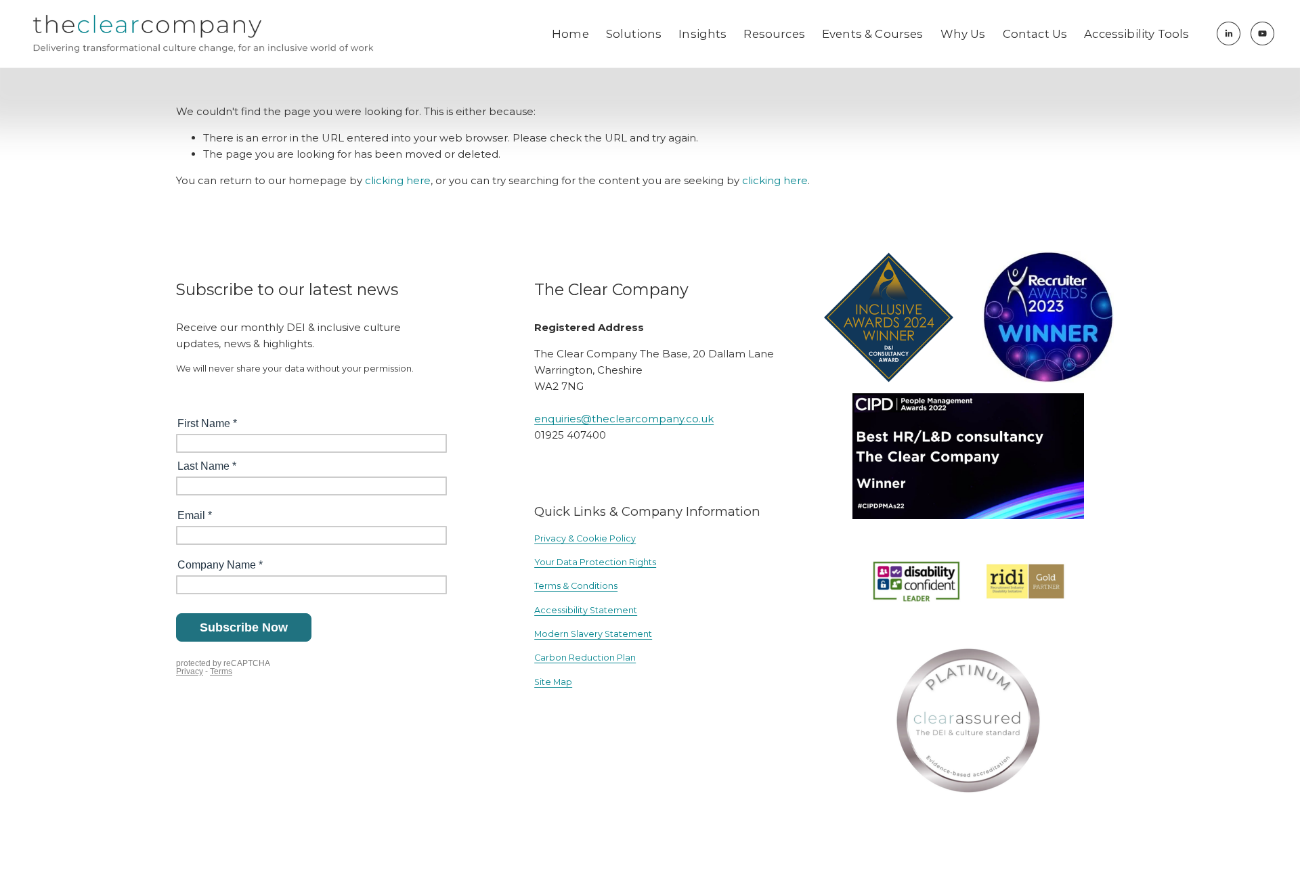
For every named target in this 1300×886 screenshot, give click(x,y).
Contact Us (1035, 34)
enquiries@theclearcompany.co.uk (624, 418)
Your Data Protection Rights (595, 562)
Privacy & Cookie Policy (585, 538)
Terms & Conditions (576, 586)
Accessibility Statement (585, 610)
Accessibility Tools (1136, 34)
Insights (702, 34)
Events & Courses (873, 34)
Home (570, 34)
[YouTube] (1262, 33)
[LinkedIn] (1228, 33)
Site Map (553, 682)
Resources (774, 34)
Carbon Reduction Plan (585, 657)
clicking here (398, 180)
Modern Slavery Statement (593, 634)
